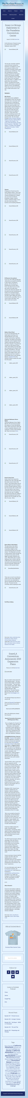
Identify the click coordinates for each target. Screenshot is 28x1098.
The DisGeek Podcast (13, 4)
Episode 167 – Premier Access (12, 1015)
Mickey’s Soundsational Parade (11, 1070)
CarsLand (15, 1047)
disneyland (10, 1055)
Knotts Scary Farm (13, 641)
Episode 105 (12, 356)
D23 (12, 1049)
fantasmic (13, 1065)
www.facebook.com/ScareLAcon (12, 873)
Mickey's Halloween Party (15, 1068)
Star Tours (7, 1075)
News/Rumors (7, 638)
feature (18, 1065)
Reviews (15, 638)
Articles (11, 637)
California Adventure (13, 1046)
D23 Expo (15, 1049)
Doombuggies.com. (15, 692)
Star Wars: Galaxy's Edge (12, 1076)
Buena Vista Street (9, 1046)
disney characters (17, 1052)
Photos (12, 638)
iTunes (6, 992)
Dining (19, 1049)
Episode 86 (12, 702)
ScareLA (14, 643)
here (17, 431)
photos (15, 1071)
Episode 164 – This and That (11, 1027)
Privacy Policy (20, 1093)
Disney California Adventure (12, 1051)
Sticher (6, 995)
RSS (6, 1002)
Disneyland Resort (13, 1061)
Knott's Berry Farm (16, 637)
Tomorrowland (8, 1081)
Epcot (7, 1065)
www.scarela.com (9, 870)
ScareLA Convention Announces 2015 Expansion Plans (13, 658)
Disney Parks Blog (10, 1064)
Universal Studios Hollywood (10, 640)
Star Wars (12, 1075)
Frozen (7, 1067)
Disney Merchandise (16, 1062)
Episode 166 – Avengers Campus (12, 1019)
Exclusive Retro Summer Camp (12, 947)
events (9, 1065)
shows (19, 1073)
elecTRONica (17, 1064)
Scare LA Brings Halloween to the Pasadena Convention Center (13, 30)
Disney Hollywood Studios (13, 1054)
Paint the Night (10, 1071)
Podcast (14, 1073)
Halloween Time (13, 1067)
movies (19, 1070)
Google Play (7, 998)
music (6, 1071)
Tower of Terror (14, 1081)
